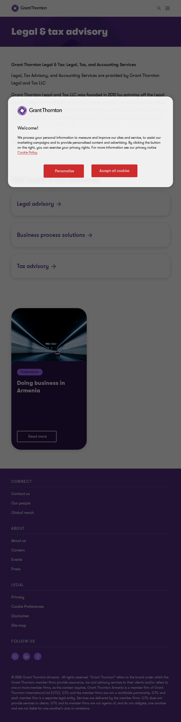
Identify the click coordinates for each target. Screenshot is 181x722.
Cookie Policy (27, 152)
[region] (90, 142)
